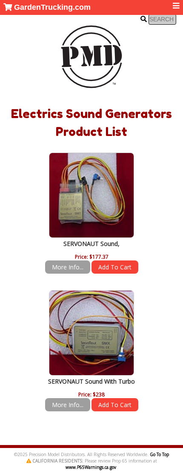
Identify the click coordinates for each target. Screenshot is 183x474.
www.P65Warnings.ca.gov (91, 467)
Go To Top (159, 454)
